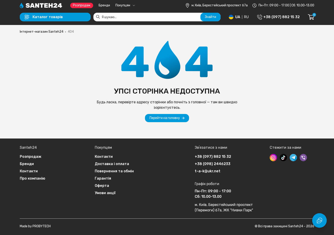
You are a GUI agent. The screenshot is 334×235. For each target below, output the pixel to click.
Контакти (29, 171)
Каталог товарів (47, 17)
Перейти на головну (165, 118)
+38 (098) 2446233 (212, 164)
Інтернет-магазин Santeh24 (41, 32)
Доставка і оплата (112, 164)
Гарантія (103, 178)
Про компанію (32, 178)
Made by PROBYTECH (35, 226)
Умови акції (105, 193)
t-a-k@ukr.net (207, 171)
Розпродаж (81, 5)
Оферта (102, 185)
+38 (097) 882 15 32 (213, 156)
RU (246, 17)
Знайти (210, 17)
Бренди (104, 5)
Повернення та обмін (114, 171)
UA (237, 17)
